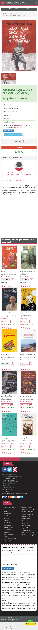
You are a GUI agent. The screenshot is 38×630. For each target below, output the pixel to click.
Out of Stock (17, 141)
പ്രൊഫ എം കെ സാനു (8, 316)
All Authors (7, 532)
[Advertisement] (19, 215)
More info (30, 628)
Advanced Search (26, 507)
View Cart (6, 516)
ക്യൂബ (3, 271)
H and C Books (5, 276)
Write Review (20, 181)
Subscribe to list (8, 568)
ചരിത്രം (10, 14)
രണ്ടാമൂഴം (5, 438)
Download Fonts (26, 530)
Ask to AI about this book (13, 135)
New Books (7, 523)
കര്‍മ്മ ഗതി (5, 313)
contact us (5, 590)
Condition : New (9, 122)
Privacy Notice (25, 516)
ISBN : (11, 108)
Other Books (23, 318)
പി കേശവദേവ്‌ (6, 399)
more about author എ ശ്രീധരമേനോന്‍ (19, 175)
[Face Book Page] (4, 471)
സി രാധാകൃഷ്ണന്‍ (26, 399)
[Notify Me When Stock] (23, 141)
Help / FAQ (24, 528)
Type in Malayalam (27, 532)
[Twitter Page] (9, 471)
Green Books (4, 318)
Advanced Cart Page (27, 509)
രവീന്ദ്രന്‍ (23, 274)
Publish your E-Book (10, 538)
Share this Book (8, 131)
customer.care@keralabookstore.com (15, 493)
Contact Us (24, 523)
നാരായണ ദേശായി (26, 441)
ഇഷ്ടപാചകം (6, 355)
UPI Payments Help (27, 535)
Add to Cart (5, 321)
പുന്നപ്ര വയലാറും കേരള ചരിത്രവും (17, 91)
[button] (19, 9)
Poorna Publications (25, 360)
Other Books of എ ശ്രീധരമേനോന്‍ (19, 173)
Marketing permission (10, 564)
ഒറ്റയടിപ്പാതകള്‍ (26, 396)
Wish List (6, 518)
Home (4, 14)
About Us (24, 521)
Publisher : (10, 105)
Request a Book (26, 526)
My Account (7, 514)
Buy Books (7, 520)
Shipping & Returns (27, 514)
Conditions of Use (26, 519)
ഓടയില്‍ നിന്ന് (6, 396)
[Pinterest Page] (15, 471)
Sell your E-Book (9, 541)
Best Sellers (7, 525)
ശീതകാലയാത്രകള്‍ (27, 271)
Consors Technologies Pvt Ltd (10, 620)
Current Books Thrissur (7, 443)
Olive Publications (6, 360)
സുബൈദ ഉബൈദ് (7, 357)
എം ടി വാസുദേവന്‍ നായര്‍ (10, 441)
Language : (10, 112)
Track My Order (8, 527)
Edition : (8, 115)
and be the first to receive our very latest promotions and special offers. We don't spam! (18, 550)
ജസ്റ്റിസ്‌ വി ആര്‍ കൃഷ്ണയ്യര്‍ (10, 274)
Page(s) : (7, 119)
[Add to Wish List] (11, 321)
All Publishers (8, 530)
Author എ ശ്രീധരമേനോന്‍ (12, 158)
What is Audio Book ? (27, 512)
